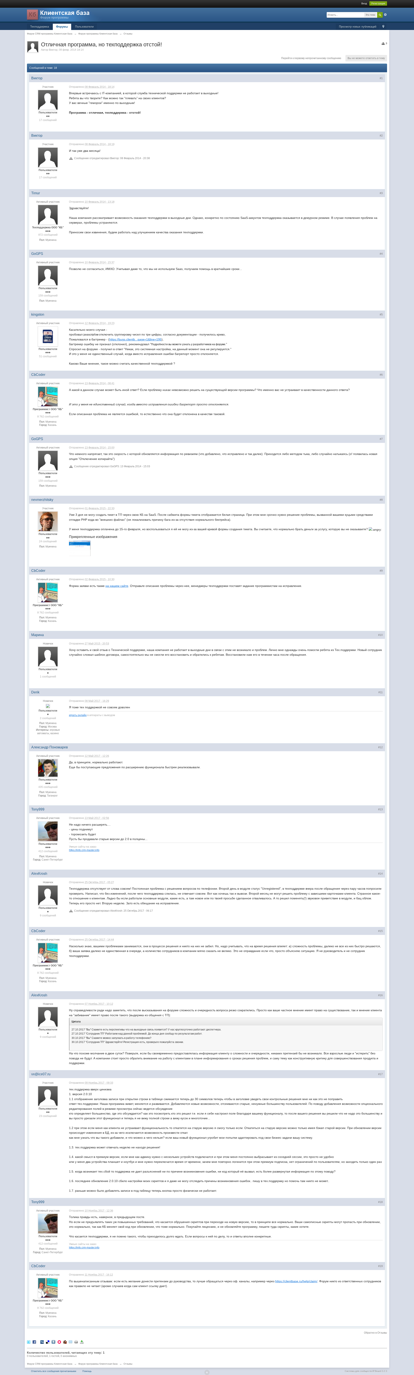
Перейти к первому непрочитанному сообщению (311, 58)
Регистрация (378, 3)
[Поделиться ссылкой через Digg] (42, 1342)
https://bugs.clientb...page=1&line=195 (135, 339)
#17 (380, 1074)
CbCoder (38, 374)
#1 (381, 78)
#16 (380, 995)
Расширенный (385, 14)
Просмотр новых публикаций (357, 26)
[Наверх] (207, 1372)
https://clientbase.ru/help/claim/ (296, 1281)
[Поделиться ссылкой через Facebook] (34, 1342)
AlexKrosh (39, 873)
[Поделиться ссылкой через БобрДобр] (65, 1342)
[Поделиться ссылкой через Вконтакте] (53, 1342)
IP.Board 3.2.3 (379, 1371)
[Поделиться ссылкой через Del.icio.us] (47, 1342)
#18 (380, 1202)
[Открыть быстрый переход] (383, 27)
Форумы (62, 26)
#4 (381, 253)
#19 (380, 1266)
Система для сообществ (358, 1371)
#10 (380, 635)
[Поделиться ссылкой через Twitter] (28, 1342)
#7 (381, 439)
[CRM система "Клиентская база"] (64, 15)
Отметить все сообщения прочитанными (53, 1371)
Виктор (53, 49)
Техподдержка (39, 26)
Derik (35, 692)
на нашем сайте (116, 586)
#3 (381, 193)
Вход (364, 3)
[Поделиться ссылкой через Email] (70, 1342)
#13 (380, 809)
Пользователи (84, 26)
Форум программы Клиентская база (98, 1363)
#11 (380, 692)
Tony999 (37, 809)
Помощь (87, 1371)
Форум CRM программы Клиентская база (49, 1363)
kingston (37, 314)
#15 (380, 931)
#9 (381, 570)
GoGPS (37, 254)
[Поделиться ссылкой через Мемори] (59, 1342)
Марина (37, 635)
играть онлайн (78, 715)
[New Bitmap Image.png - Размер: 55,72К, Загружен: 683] (80, 548)
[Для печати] (76, 1342)
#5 (381, 314)
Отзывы (128, 1363)
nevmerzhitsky (42, 500)
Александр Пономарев (49, 747)
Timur (35, 193)
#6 (381, 374)
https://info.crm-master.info (84, 850)
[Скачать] (81, 1342)
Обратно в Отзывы (375, 1332)
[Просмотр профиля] (48, 99)
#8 (381, 499)
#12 (380, 747)
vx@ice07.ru (40, 1074)
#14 (380, 873)
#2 (381, 135)
